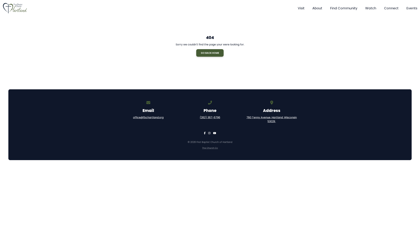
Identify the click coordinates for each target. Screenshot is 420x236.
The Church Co (210, 148)
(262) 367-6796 (210, 117)
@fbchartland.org (152, 117)
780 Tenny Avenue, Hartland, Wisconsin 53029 (271, 119)
